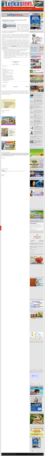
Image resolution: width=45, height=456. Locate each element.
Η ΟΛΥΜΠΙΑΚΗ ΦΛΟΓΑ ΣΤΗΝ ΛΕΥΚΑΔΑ (8, 77)
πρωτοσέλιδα (32, 450)
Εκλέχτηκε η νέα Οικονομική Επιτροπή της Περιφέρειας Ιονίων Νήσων (38, 131)
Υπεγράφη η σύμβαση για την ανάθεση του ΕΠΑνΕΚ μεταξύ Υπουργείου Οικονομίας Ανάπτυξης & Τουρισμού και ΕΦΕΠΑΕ (8, 76)
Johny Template (11, 453)
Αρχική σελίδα (15, 86)
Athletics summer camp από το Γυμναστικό (8, 72)
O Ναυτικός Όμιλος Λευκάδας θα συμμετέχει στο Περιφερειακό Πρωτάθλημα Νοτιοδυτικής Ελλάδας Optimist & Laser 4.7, (8, 79)
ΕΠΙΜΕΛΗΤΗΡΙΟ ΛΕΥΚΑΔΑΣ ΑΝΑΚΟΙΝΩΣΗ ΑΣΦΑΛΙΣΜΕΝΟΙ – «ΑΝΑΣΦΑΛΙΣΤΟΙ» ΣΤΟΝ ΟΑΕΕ (14, 20)
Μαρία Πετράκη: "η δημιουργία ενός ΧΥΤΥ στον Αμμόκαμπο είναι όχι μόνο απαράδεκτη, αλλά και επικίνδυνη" (8, 71)
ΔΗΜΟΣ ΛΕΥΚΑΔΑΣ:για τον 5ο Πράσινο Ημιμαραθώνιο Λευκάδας (38, 126)
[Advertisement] (36, 202)
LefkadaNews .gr (8, 454)
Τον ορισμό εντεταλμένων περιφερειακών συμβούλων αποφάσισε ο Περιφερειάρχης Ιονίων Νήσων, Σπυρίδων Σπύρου (38, 121)
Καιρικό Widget (35, 376)
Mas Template (14, 453)
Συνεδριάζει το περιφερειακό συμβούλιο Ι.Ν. (37, 115)
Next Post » (27, 86)
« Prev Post (3, 86)
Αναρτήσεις (3, 111)
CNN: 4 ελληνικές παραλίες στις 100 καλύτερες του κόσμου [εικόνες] (38, 95)
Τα (30, 450)
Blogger (42, 454)
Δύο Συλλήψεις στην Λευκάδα (37, 110)
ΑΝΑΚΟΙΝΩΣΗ (6, 82)
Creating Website (6, 453)
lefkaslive (3, 170)
